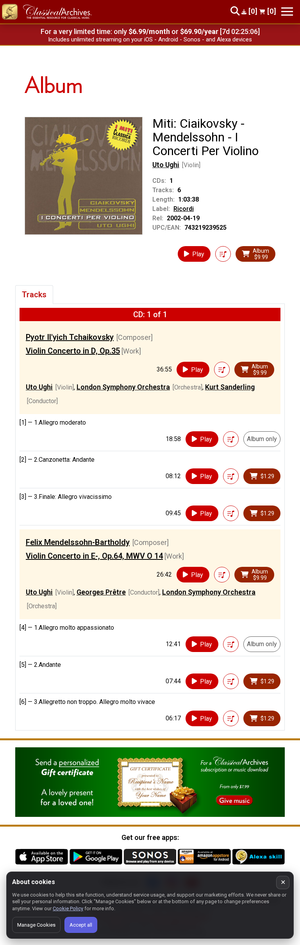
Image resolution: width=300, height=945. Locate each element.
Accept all (81, 925)
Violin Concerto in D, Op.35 (73, 350)
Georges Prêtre (101, 592)
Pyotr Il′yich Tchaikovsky (70, 337)
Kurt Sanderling (230, 387)
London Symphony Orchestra (123, 387)
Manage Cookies (36, 925)
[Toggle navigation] (287, 11)
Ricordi (183, 209)
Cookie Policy (68, 908)
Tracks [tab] (34, 294)
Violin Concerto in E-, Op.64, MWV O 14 (94, 556)
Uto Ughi (165, 165)
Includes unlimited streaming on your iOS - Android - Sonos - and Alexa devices (150, 39)
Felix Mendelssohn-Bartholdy (78, 542)
